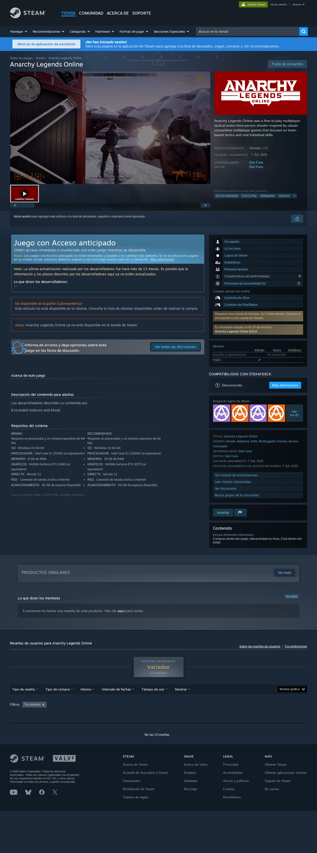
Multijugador (268, 195)
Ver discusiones (226, 488)
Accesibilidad (232, 773)
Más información (162, 259)
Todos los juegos (21, 58)
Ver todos (291, 596)
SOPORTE (141, 13)
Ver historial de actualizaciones (236, 475)
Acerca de (118, 13)
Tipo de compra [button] (58, 689)
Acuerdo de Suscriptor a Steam (145, 773)
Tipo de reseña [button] (23, 689)
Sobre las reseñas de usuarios (259, 646)
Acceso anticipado (227, 195)
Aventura (243, 441)
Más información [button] (285, 385)
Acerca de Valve (195, 764)
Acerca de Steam (135, 764)
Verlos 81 (294, 413)
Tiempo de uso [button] (153, 689)
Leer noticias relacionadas (233, 482)
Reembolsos (232, 797)
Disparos (284, 195)
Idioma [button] (85, 689)
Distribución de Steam (139, 789)
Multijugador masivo (273, 441)
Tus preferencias (296, 646)
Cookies (229, 789)
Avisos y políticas (236, 781)
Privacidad (230, 764)
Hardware (190, 781)
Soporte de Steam (278, 781)
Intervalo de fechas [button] (116, 689)
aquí (121, 611)
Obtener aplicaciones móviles (286, 773)
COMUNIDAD (91, 13)
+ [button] (294, 195)
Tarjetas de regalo (135, 797)
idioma (296, 4)
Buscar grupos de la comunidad (237, 495)
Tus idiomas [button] (32, 704)
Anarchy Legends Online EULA (236, 331)
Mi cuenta (272, 789)
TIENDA (68, 13)
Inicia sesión (22, 216)
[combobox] (247, 31)
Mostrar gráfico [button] (290, 689)
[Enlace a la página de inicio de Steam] (28, 17)
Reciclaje (190, 789)
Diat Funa (256, 162)
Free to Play (249, 195)
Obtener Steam (276, 764)
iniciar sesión (278, 4)
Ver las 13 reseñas (156, 734)
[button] (19, 31)
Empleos (190, 773)
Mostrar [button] (181, 689)
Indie (254, 441)
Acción (40, 58)
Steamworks (132, 781)
